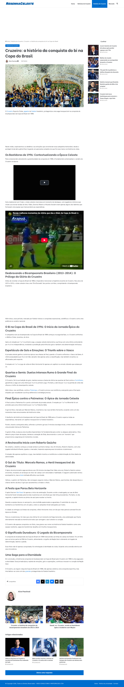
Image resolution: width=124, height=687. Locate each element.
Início (8, 41)
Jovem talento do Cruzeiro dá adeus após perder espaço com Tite (108, 48)
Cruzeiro (10, 111)
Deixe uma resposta (44, 673)
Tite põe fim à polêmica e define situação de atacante (109, 71)
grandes (28, 571)
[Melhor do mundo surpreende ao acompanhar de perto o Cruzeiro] (93, 62)
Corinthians (79, 380)
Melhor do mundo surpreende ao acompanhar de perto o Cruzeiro (109, 60)
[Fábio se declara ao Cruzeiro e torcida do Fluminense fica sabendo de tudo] (17, 647)
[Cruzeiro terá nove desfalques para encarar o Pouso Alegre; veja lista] (93, 98)
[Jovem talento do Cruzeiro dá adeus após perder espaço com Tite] (93, 50)
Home (73, 4)
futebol (33, 111)
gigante (26, 111)
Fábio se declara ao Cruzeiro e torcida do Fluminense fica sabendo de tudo (16, 660)
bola (21, 475)
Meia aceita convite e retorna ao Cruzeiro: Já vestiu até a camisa (42, 659)
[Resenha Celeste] (19, 3)
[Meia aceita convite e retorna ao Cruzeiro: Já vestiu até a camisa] (44, 647)
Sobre (96, 683)
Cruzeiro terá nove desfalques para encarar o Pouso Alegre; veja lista (108, 96)
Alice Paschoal (13, 61)
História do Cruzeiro (99, 4)
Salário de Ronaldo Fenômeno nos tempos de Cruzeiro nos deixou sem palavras (70, 660)
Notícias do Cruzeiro (84, 4)
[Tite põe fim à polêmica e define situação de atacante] (93, 74)
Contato (115, 683)
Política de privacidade (105, 683)
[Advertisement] (62, 23)
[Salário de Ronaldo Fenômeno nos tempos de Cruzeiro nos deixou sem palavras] (71, 647)
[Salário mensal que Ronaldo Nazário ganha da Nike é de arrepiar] (93, 86)
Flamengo (33, 390)
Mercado (111, 4)
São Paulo (19, 492)
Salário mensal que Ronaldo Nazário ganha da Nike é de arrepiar (109, 84)
